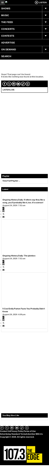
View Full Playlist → (11, 181)
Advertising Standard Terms (13, 434)
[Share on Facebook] (3, 211)
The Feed (7, 22)
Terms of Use (30, 431)
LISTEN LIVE (9, 90)
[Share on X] (3, 214)
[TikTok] (23, 84)
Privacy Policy (17, 431)
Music (5, 15)
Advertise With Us (34, 434)
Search (6, 56)
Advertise (8, 42)
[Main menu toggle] (2, 2)
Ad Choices (5, 443)
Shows (5, 8)
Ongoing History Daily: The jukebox (18, 256)
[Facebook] (4, 84)
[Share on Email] (3, 217)
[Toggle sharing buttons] (3, 208)
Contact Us (5, 431)
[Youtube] (18, 84)
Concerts (8, 29)
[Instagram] (14, 84)
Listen (43, 2)
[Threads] (28, 84)
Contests (7, 36)
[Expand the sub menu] (45, 8)
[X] (9, 84)
